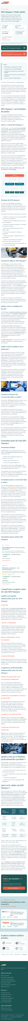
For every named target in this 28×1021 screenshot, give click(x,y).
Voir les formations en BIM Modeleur (12, 54)
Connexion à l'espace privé (6, 1009)
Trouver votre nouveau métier (7, 979)
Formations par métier (6, 996)
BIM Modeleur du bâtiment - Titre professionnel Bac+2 (10, 568)
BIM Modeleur (9, 943)
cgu (9, 1016)
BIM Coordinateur (22, 943)
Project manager (21, 948)
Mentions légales (4, 1016)
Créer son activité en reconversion (8, 984)
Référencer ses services (6, 1008)
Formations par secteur (6, 994)
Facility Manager (8, 948)
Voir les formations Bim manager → (9, 906)
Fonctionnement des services (7, 1018)
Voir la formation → (6, 560)
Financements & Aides (6, 982)
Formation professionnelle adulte (8, 981)
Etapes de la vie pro (5, 986)
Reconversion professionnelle (7, 977)
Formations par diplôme (6, 1000)
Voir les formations (13, 888)
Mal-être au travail (5, 975)
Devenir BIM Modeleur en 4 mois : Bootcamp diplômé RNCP (17, 914)
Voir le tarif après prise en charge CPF (8, 582)
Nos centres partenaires (6, 1001)
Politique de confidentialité (16, 1016)
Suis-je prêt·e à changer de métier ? (12, 48)
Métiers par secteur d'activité (7, 954)
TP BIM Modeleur (13, 488)
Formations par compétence (7, 998)
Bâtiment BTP (17, 954)
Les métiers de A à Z (5, 992)
